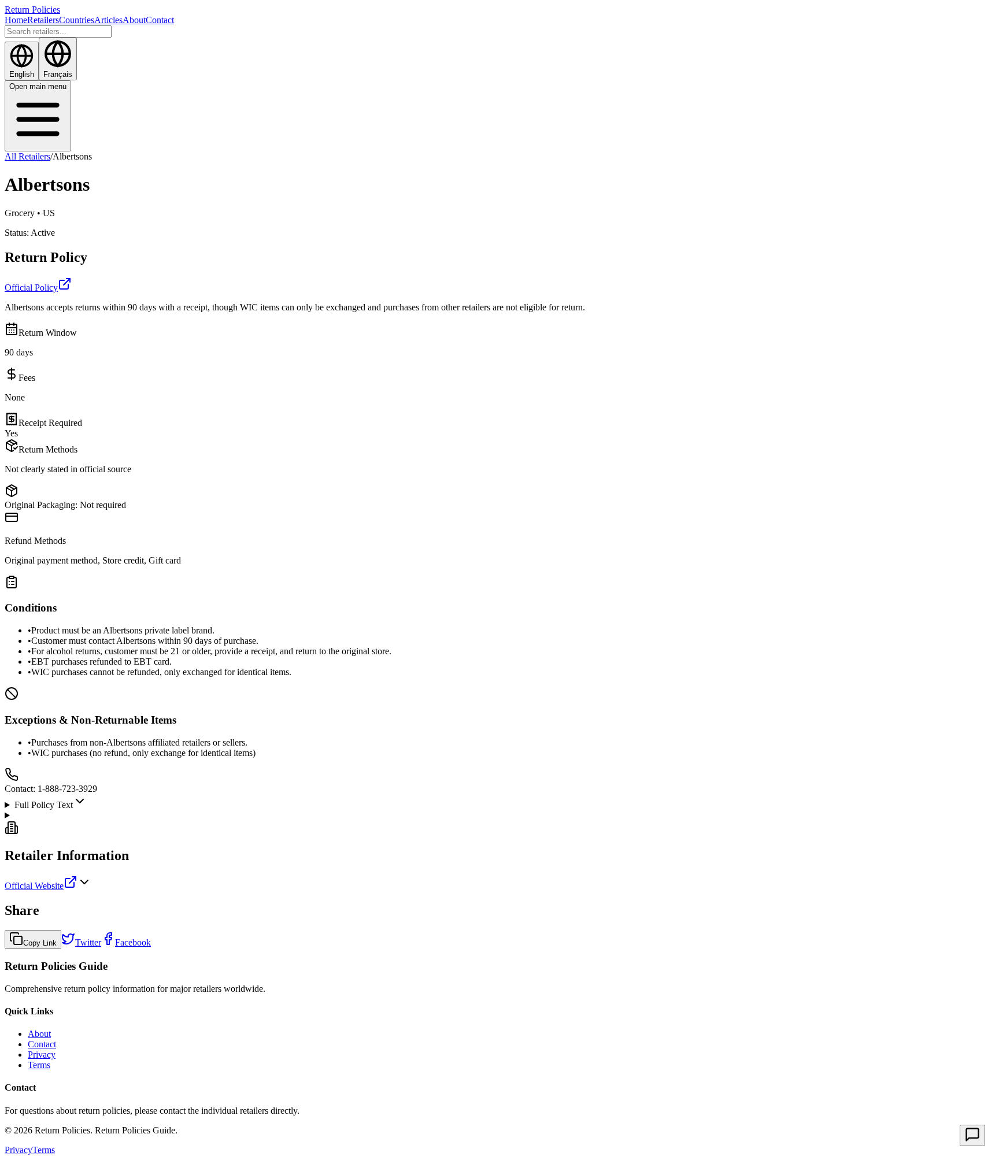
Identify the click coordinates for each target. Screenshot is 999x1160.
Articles (108, 20)
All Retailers (27, 156)
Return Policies (32, 9)
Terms (39, 1065)
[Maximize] (972, 1135)
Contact (160, 20)
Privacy (42, 1054)
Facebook (133, 942)
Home (16, 20)
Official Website (34, 886)
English (21, 74)
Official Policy (31, 287)
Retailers (43, 20)
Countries (76, 20)
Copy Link (40, 943)
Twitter (88, 942)
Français (57, 74)
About (134, 20)
